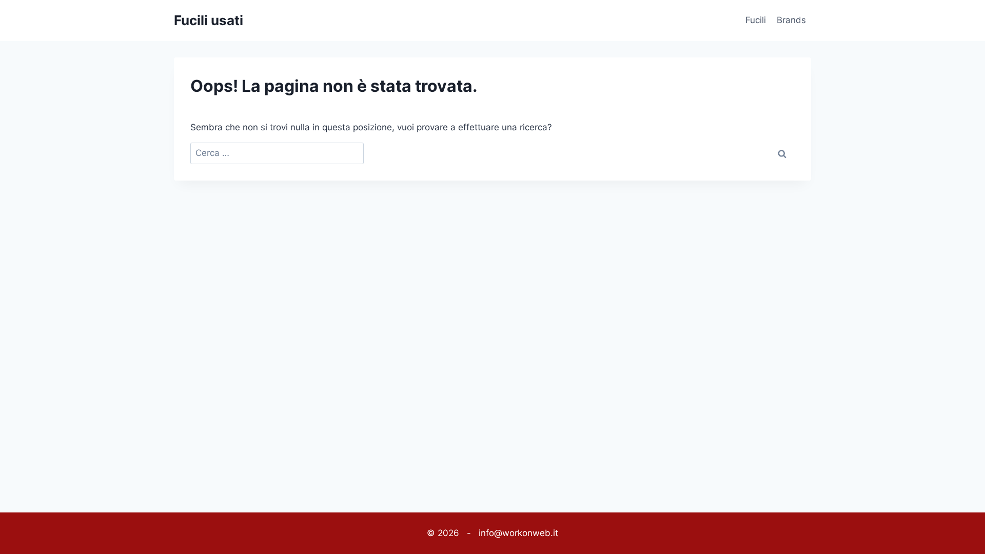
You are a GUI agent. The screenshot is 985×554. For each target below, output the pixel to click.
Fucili (755, 20)
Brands (791, 20)
